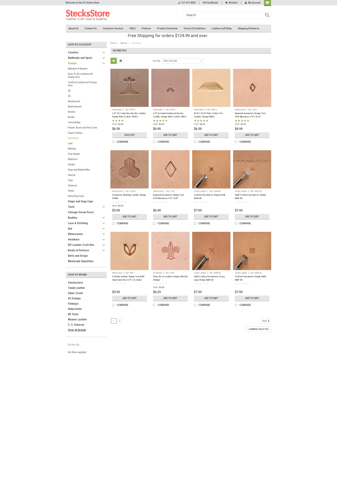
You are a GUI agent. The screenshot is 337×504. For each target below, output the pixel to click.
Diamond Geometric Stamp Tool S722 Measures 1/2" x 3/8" (168, 197)
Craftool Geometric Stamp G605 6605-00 (250, 278)
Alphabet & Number (78, 68)
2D (69, 90)
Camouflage (74, 122)
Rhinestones (75, 234)
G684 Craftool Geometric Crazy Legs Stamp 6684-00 (209, 278)
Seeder (71, 164)
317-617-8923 (188, 2)
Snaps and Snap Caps (80, 201)
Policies (146, 28)
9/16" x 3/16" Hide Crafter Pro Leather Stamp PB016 (208, 115)
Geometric (73, 138)
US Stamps (74, 298)
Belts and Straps (78, 255)
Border (71, 117)
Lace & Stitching (78, 223)
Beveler (71, 111)
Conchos (73, 52)
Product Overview (167, 28)
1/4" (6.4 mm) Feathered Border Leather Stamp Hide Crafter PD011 (170, 115)
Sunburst (72, 185)
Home (113, 43)
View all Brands (77, 330)
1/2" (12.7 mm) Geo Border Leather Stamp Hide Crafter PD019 (129, 115)
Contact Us (91, 28)
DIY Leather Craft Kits (81, 245)
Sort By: (156, 60)
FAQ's (132, 28)
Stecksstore (75, 282)
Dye (70, 228)
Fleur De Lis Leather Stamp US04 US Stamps (170, 278)
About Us (73, 28)
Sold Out (129, 135)
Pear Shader (74, 153)
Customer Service (113, 28)
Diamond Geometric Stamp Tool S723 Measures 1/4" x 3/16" (250, 115)
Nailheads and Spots (80, 57)
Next (264, 321)
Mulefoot (72, 159)
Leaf (70, 143)
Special (71, 175)
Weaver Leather (77, 319)
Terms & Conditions (195, 28)
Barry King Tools (76, 196)
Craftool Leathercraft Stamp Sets (82, 84)
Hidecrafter (75, 309)
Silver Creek (75, 293)
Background (74, 101)
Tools (71, 206)
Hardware (74, 239)
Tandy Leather (76, 288)
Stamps (72, 63)
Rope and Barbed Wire (79, 169)
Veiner (71, 190)
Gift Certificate (210, 2)
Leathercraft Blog (222, 28)
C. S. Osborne (76, 324)
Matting (72, 148)
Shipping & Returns (248, 28)
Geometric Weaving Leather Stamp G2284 (129, 197)
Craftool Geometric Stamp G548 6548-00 (209, 197)
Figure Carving (75, 132)
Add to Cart (170, 135)
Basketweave (75, 106)
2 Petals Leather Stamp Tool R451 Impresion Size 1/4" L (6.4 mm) (128, 278)
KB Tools (73, 314)
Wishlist (233, 2)
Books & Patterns (78, 250)
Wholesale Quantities (81, 261)
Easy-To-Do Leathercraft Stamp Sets (80, 75)
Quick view (129, 104)
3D (69, 96)
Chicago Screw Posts (81, 212)
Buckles (72, 217)
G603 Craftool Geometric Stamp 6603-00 (250, 197)
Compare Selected (258, 329)
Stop (70, 180)
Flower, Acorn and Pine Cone (82, 127)
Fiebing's (73, 303)
